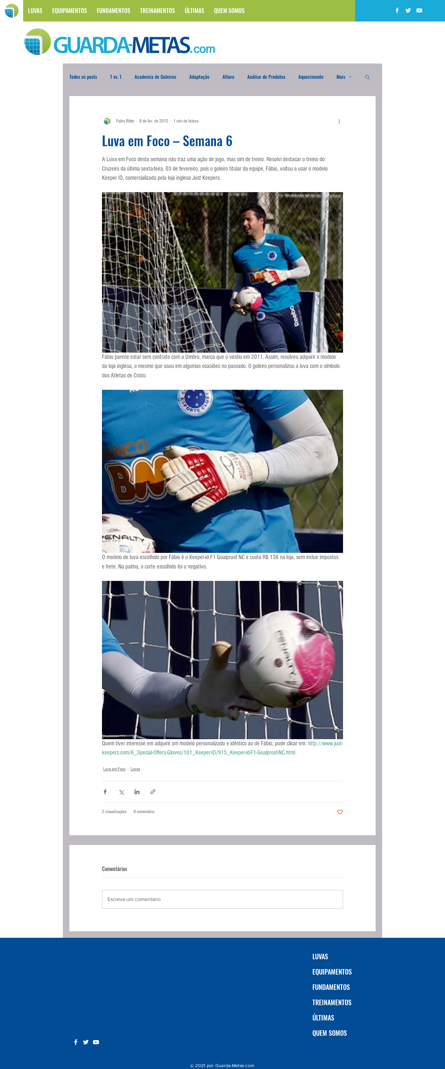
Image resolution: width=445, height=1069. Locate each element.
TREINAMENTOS (332, 1002)
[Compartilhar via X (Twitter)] (121, 792)
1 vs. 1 (116, 76)
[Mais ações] (339, 121)
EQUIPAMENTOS (332, 972)
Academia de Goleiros (155, 76)
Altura (228, 76)
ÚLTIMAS (323, 1017)
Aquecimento (310, 76)
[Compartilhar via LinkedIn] (137, 792)
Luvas (135, 769)
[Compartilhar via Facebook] (105, 792)
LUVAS (320, 956)
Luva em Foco (114, 769)
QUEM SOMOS (329, 1033)
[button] (367, 76)
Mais (341, 76)
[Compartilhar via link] (153, 792)
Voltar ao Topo (10, 1038)
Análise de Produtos (266, 76)
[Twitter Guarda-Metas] (408, 10)
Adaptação (199, 76)
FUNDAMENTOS (331, 987)
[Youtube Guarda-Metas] (419, 10)
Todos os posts (83, 76)
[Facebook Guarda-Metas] (397, 10)
